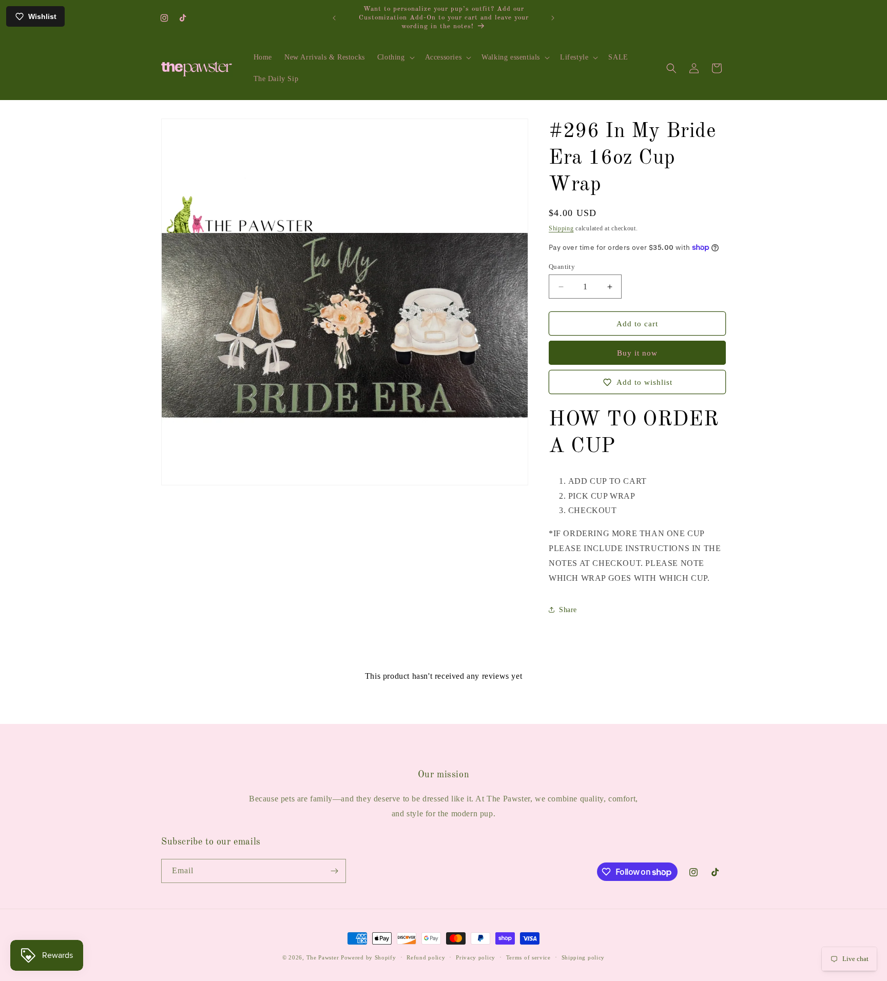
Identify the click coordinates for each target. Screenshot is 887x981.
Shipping (561, 228)
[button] (395, 57)
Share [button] (568, 610)
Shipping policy (583, 957)
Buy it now (637, 353)
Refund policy (426, 957)
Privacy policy (475, 957)
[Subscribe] (334, 871)
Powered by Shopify (368, 957)
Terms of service (528, 957)
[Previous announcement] (334, 18)
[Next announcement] (553, 18)
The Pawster (322, 957)
